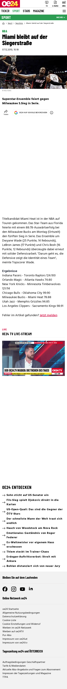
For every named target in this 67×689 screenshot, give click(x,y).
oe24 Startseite (10, 609)
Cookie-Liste (9, 620)
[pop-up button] (54, 370)
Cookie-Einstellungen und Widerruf (21, 624)
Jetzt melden (48, 315)
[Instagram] (13, 589)
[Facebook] (4, 589)
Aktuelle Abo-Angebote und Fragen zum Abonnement (31, 670)
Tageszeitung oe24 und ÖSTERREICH (22, 651)
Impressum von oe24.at (14, 639)
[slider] (18, 371)
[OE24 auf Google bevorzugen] (51, 113)
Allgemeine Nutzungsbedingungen (21, 613)
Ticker (5, 11)
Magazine (38, 11)
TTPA (5, 677)
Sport (16, 11)
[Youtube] (22, 589)
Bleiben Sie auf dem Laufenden (20, 577)
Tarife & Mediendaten (14, 666)
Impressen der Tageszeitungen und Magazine (26, 673)
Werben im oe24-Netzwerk (16, 628)
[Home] (3, 23)
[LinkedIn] (31, 589)
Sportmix (19, 23)
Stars (26, 11)
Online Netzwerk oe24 (14, 598)
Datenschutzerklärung (14, 617)
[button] (34, 359)
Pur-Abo (6, 635)
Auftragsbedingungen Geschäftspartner (23, 662)
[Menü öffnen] (64, 11)
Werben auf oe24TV (13, 632)
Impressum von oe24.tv (14, 643)
